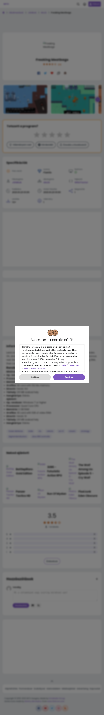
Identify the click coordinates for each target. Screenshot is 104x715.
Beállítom (34, 377)
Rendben (69, 377)
